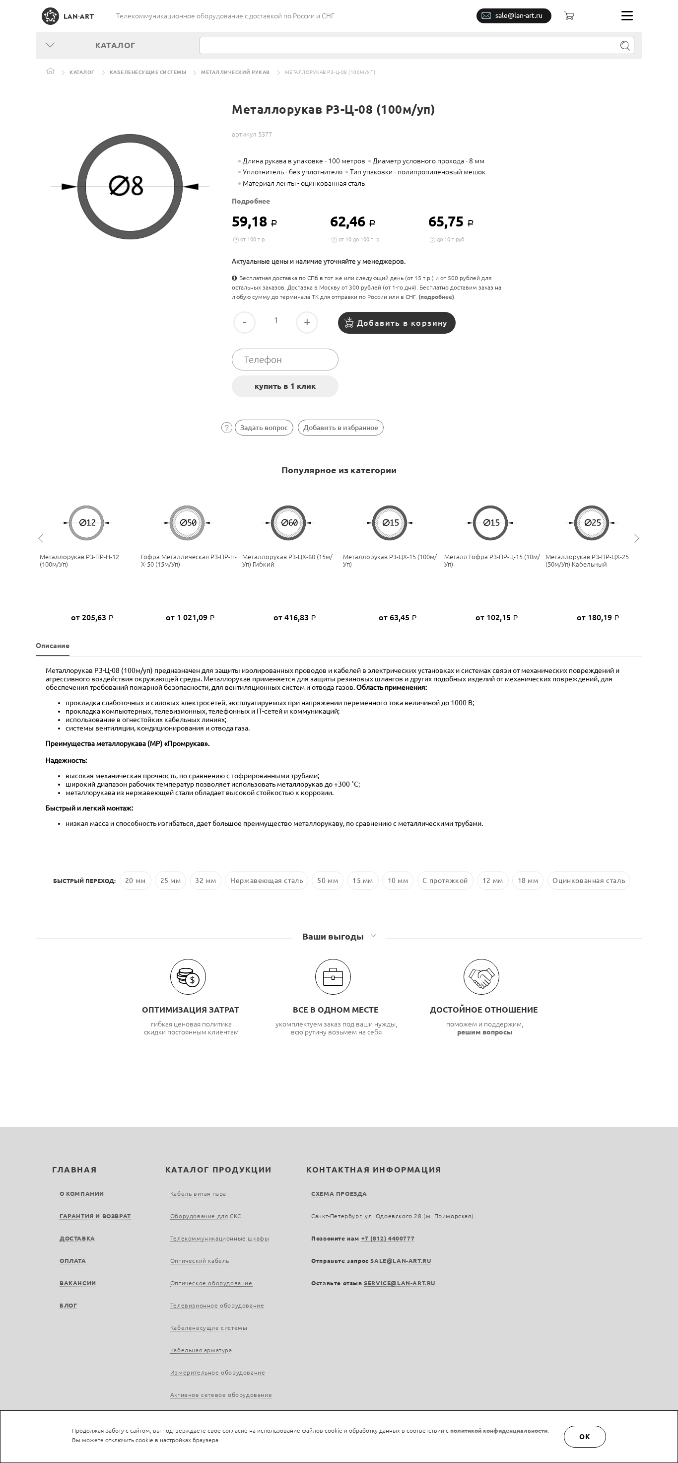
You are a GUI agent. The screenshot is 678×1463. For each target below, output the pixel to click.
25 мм (170, 880)
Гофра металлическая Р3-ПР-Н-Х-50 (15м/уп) (189, 560)
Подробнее (251, 201)
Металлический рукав (235, 72)
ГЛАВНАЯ (74, 1169)
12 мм (492, 880)
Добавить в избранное (340, 428)
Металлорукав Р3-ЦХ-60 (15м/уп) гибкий (287, 560)
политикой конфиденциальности (498, 1430)
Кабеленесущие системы (148, 72)
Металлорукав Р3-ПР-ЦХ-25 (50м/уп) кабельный (587, 560)
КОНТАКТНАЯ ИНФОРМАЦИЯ (374, 1169)
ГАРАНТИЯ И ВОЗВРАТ (95, 1216)
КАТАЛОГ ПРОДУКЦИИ (218, 1169)
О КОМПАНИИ (82, 1193)
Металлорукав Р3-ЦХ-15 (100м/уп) (390, 560)
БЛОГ (68, 1305)
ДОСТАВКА (77, 1238)
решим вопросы (485, 1032)
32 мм (205, 880)
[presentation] (42, 538)
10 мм (398, 880)
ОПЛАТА (73, 1260)
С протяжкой (445, 880)
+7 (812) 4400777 (388, 1238)
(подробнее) (436, 296)
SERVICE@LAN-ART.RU (399, 1283)
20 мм (135, 880)
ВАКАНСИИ (78, 1283)
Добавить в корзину (402, 322)
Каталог (82, 72)
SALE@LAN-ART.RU (400, 1260)
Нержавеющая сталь (266, 880)
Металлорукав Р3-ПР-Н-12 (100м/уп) (79, 560)
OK (585, 1437)
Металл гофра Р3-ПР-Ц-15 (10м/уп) (492, 560)
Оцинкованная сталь (588, 880)
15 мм (362, 880)
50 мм (327, 880)
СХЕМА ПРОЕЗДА (339, 1193)
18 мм (528, 880)
